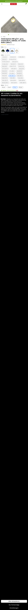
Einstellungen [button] (14, 608)
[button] (12, 90)
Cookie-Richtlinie (4, 114)
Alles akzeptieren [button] (14, 601)
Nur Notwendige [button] (14, 605)
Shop (4, 36)
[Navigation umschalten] (2, 4)
